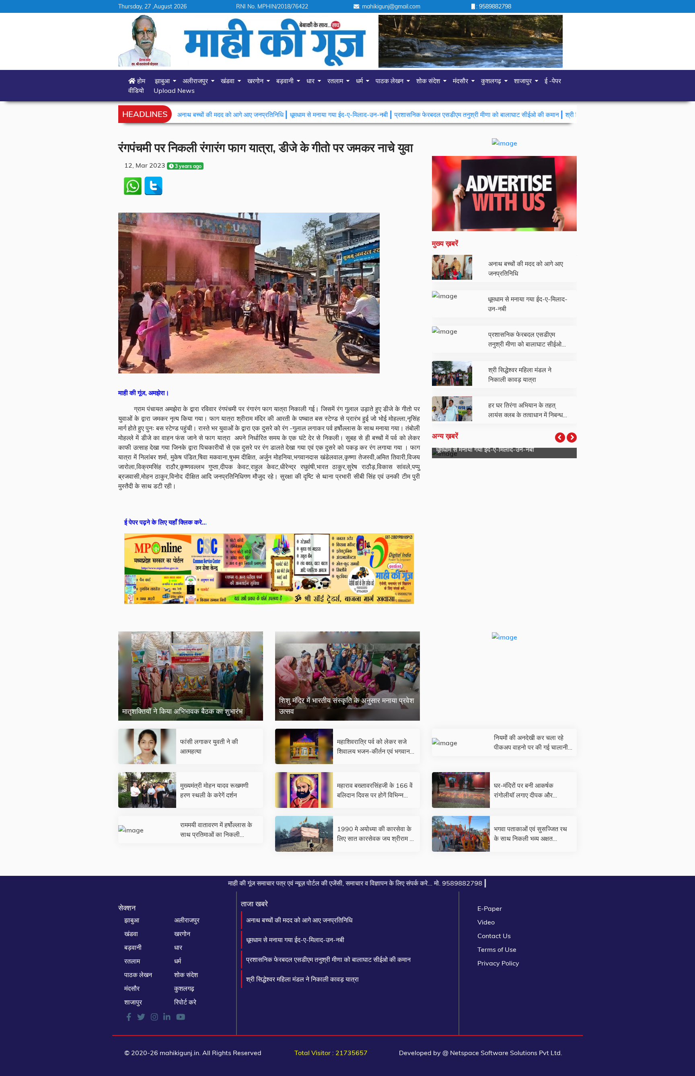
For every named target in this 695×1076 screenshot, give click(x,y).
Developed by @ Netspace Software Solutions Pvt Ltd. (480, 1053)
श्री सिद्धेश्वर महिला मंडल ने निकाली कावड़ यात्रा (302, 979)
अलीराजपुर (197, 81)
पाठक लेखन (391, 81)
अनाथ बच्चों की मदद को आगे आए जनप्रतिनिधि (184, 115)
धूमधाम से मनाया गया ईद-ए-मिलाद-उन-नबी (293, 115)
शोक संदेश (429, 81)
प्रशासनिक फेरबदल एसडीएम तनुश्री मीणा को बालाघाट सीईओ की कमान (430, 115)
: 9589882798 (493, 6)
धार (312, 81)
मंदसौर (462, 81)
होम (140, 81)
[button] (560, 437)
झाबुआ (164, 81)
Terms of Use (496, 949)
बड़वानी (286, 81)
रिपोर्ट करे (185, 1002)
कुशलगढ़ (492, 81)
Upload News (174, 90)
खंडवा (229, 81)
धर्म (361, 81)
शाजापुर (524, 81)
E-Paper (489, 908)
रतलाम (336, 81)
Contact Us (494, 936)
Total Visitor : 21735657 (331, 1053)
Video (486, 922)
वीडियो (136, 90)
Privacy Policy (498, 963)
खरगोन (257, 81)
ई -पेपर (553, 81)
